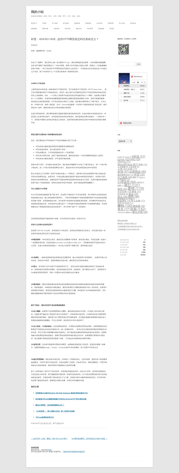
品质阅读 (77, 23)
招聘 (121, 185)
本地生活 (133, 23)
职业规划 (123, 198)
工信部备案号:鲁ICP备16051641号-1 (130, 226)
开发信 (142, 177)
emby (128, 157)
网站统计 (121, 223)
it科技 (138, 156)
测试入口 (133, 223)
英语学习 (34, 23)
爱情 (136, 188)
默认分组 (140, 212)
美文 (123, 196)
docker (121, 157)
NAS (135, 159)
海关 (122, 188)
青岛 (124, 209)
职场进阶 (88, 23)
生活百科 (99, 23)
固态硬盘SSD (126, 174)
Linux (124, 159)
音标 (138, 209)
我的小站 (37, 11)
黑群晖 (128, 212)
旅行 (132, 185)
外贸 (139, 174)
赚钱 (125, 205)
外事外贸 (111, 23)
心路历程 (56, 29)
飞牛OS (121, 212)
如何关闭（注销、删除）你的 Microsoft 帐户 (49, 438)
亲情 (142, 164)
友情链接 (101, 29)
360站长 (127, 223)
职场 (132, 198)
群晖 (133, 196)
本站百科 (68, 29)
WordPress (128, 164)
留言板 (111, 29)
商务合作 (79, 29)
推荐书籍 (45, 29)
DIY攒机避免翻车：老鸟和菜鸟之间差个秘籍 (89, 438)
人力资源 (123, 166)
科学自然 (66, 23)
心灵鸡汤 (124, 179)
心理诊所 (127, 182)
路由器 (139, 205)
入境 (122, 168)
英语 (121, 203)
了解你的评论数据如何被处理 (73, 451)
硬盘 (136, 191)
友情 (123, 171)
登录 (50, 450)
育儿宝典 (122, 23)
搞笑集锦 (34, 29)
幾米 (135, 177)
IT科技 (44, 23)
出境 (132, 168)
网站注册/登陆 (123, 220)
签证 (133, 193)
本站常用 (90, 29)
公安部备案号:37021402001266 (128, 229)
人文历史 (134, 166)
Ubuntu (124, 161)
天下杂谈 (55, 23)
